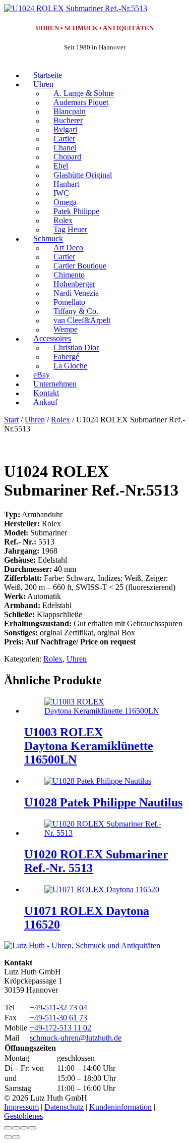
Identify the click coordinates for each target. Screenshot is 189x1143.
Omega (65, 202)
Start (11, 419)
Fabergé (66, 357)
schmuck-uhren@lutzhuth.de (75, 1037)
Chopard (67, 157)
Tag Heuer (70, 230)
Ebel (60, 166)
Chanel (64, 148)
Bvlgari (65, 130)
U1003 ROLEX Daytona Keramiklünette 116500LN (88, 746)
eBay (41, 375)
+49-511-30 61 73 (58, 1017)
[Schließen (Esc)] (32, 1127)
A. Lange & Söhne (83, 93)
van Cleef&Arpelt (81, 320)
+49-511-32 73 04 (58, 1007)
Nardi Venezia (76, 293)
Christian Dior (76, 348)
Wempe (65, 329)
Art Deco (68, 248)
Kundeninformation (120, 1107)
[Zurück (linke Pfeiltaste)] (8, 1136)
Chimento (69, 275)
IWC (61, 193)
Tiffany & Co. (75, 311)
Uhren (43, 84)
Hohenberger (74, 284)
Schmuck (48, 239)
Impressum (21, 1107)
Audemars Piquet (80, 102)
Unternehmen (55, 384)
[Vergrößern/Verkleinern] (8, 1127)
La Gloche (70, 366)
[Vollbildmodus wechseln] (16, 1127)
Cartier (64, 139)
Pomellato (69, 302)
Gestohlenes (23, 1116)
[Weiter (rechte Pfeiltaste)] (16, 1136)
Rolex (63, 220)
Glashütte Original (82, 175)
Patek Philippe (76, 211)
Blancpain (69, 111)
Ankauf (45, 402)
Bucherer (68, 121)
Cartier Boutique (79, 266)
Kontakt (46, 393)
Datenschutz (64, 1107)
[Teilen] (24, 1127)
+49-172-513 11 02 (60, 1027)
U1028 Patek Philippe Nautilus (103, 802)
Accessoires (52, 339)
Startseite (47, 75)
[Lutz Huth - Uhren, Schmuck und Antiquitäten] (82, 945)
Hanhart (66, 184)
